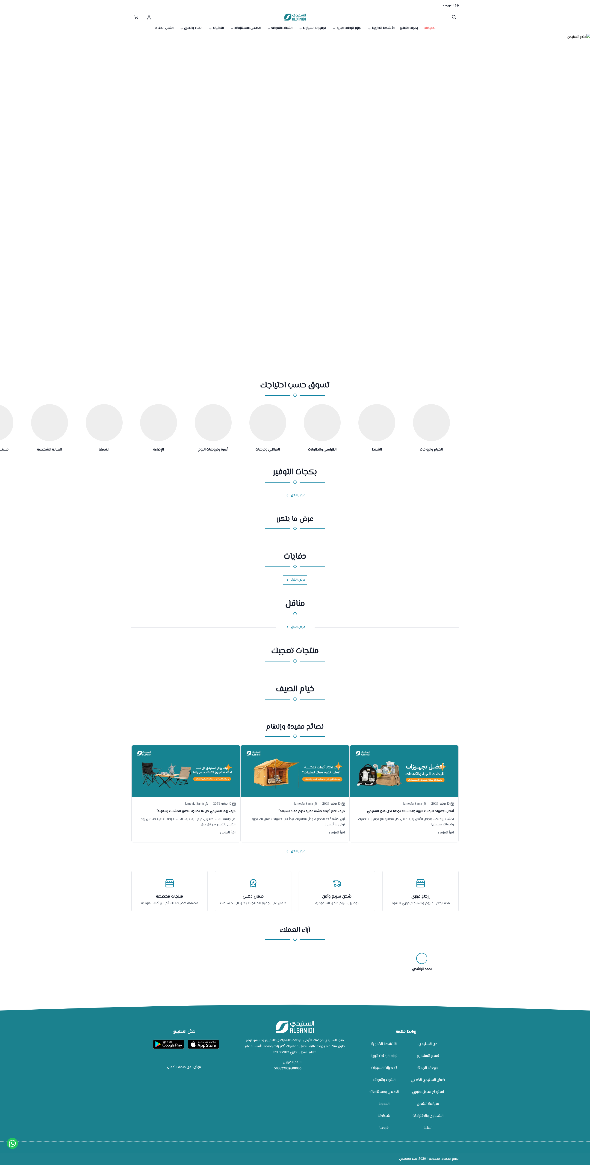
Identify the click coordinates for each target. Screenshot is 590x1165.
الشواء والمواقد (383, 1080)
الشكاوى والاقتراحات (428, 1116)
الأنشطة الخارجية (384, 1044)
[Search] (453, 17)
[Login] (148, 17)
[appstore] (203, 1044)
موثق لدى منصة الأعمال (184, 1067)
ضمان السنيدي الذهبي (428, 1080)
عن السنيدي (428, 1044)
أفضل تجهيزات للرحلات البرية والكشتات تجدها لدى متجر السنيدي (410, 811)
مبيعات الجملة (427, 1068)
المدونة (384, 1104)
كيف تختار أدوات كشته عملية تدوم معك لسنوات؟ (311, 811)
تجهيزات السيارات (384, 1068)
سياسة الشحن (428, 1104)
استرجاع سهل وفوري (428, 1092)
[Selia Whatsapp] (12, 1143)
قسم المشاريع (428, 1056)
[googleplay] (168, 1044)
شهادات (384, 1116)
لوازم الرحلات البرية (384, 1056)
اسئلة (428, 1128)
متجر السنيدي (408, 1159)
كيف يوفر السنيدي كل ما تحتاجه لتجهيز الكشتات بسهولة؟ (196, 811)
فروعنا (384, 1128)
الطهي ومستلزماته (384, 1092)
